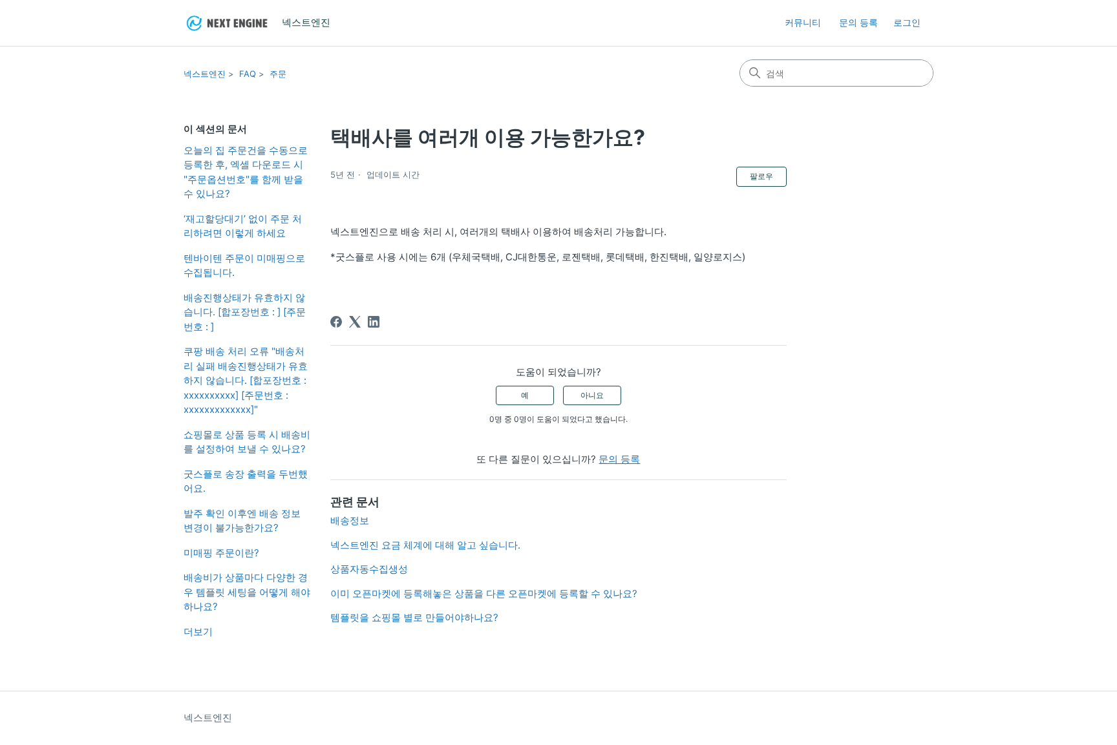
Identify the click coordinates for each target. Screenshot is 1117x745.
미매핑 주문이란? (221, 553)
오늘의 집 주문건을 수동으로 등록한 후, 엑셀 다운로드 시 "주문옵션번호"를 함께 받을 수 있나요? (246, 172)
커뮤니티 (803, 22)
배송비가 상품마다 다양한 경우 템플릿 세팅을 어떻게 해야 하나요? (247, 592)
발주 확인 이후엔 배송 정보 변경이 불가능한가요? (242, 520)
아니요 (592, 395)
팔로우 (761, 176)
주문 (278, 73)
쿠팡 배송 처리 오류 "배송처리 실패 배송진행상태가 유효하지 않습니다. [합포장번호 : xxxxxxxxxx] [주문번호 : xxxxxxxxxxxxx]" (246, 380)
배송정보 (349, 520)
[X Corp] (355, 322)
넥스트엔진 (205, 73)
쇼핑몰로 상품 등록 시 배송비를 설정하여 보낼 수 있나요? (247, 442)
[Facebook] (336, 322)
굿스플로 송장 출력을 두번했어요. (246, 481)
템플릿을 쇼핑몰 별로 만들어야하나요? (414, 617)
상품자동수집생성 (369, 569)
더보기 (198, 631)
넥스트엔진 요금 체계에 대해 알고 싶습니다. (425, 545)
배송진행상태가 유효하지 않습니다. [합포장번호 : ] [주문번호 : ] (245, 312)
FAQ (247, 73)
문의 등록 (858, 22)
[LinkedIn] (373, 322)
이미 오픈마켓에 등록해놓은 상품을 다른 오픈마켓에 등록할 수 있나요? (483, 593)
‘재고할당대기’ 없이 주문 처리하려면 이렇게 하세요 (243, 226)
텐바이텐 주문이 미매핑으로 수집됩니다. (244, 265)
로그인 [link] (906, 22)
